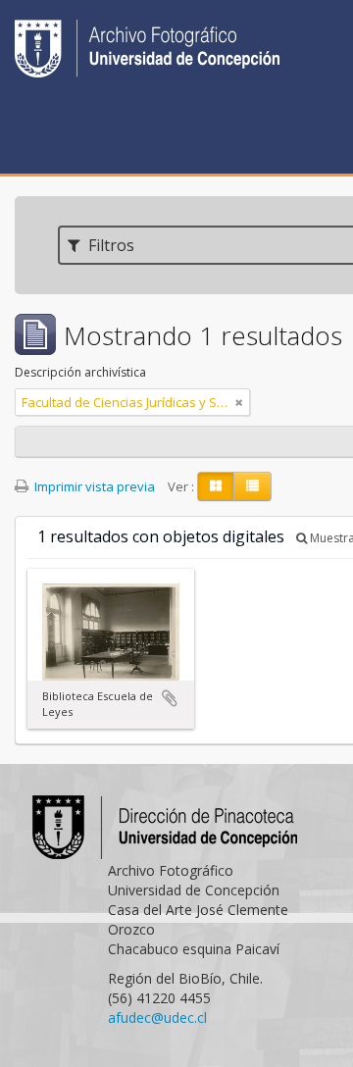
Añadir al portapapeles (169, 698)
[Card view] (215, 486)
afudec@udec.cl (157, 1017)
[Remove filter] (239, 402)
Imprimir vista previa (93, 486)
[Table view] (252, 486)
